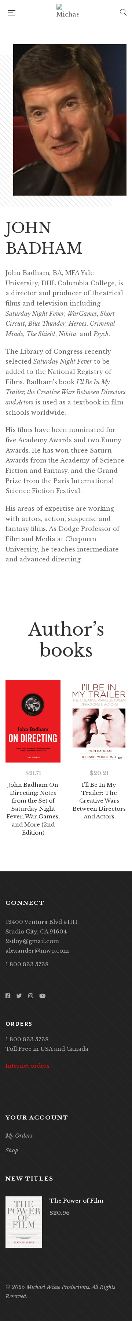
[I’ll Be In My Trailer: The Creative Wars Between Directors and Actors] (99, 721)
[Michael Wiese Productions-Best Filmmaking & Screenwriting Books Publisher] (67, 13)
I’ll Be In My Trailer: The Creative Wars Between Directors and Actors (99, 800)
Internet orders (28, 1065)
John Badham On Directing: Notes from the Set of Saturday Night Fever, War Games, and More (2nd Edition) (33, 808)
